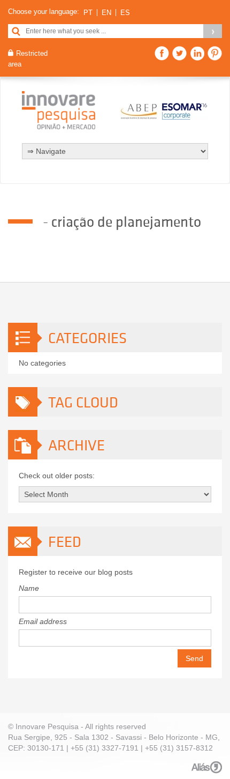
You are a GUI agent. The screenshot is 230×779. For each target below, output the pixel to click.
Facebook (162, 53)
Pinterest (215, 53)
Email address (43, 621)
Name (29, 588)
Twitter (179, 53)
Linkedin (197, 53)
